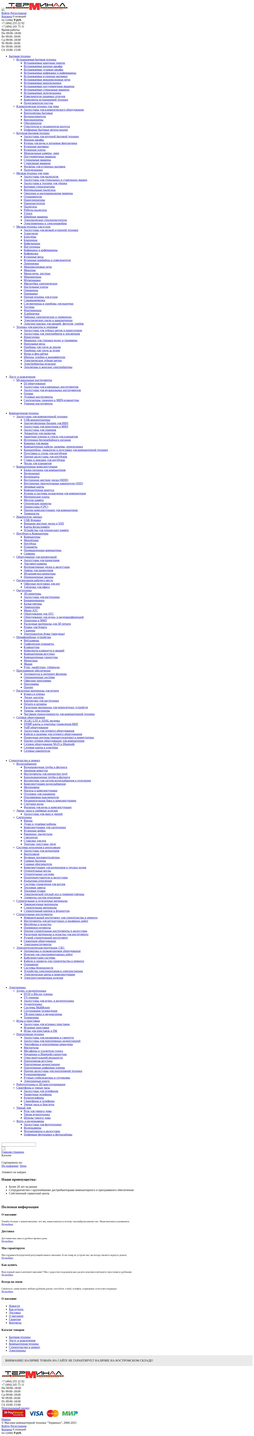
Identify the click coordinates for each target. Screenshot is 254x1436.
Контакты (15, 1322)
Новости (14, 1305)
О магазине (16, 1316)
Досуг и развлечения (22, 1340)
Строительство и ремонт (24, 1347)
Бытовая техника (19, 1337)
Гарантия (15, 1319)
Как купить (16, 1309)
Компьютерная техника (24, 1343)
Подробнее (7, 1224)
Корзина (6, 16)
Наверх (6, 1419)
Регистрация (18, 13)
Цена (23, 1165)
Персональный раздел (15, 1408)
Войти (5, 13)
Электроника (17, 1350)
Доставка (15, 1312)
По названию (9, 1165)
